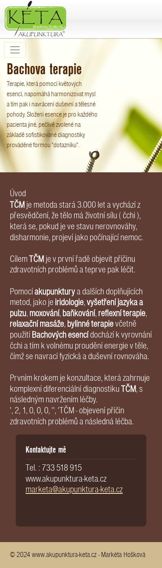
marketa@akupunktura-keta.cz (74, 489)
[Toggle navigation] (15, 50)
